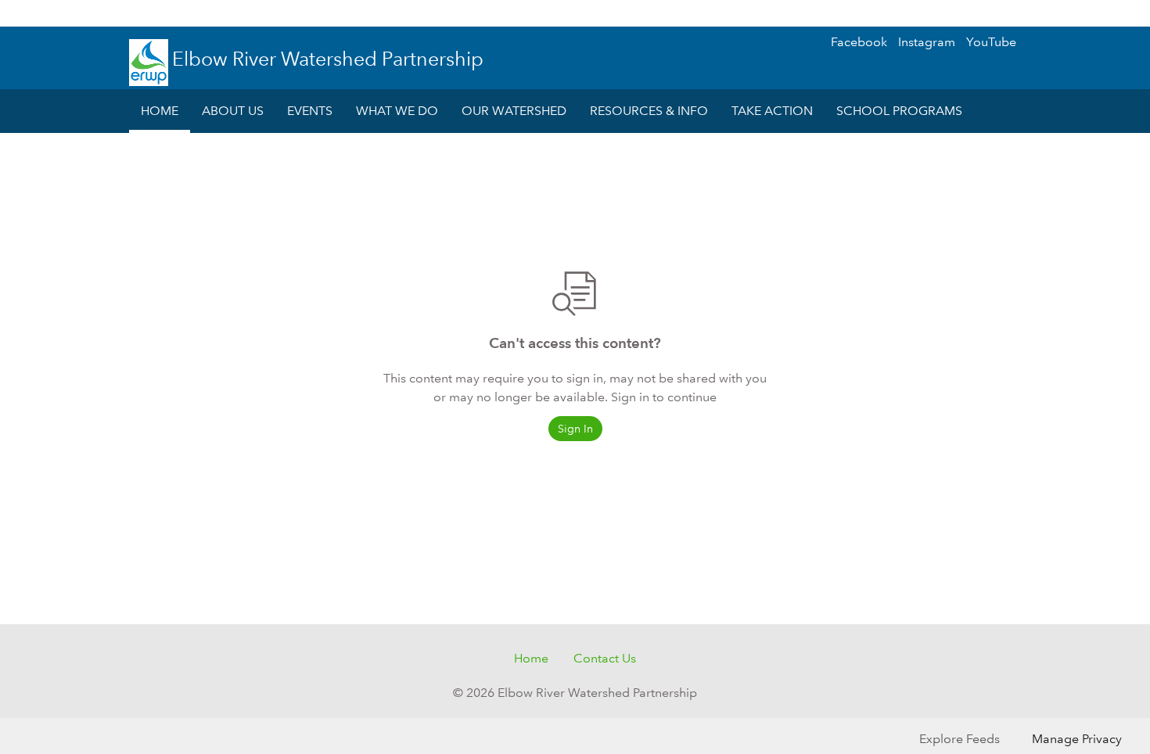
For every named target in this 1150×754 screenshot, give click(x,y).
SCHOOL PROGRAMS (899, 110)
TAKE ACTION (772, 110)
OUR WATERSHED (514, 110)
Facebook (859, 41)
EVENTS (309, 110)
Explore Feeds (959, 738)
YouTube (991, 41)
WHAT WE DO (397, 110)
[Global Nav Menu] (20, 13)
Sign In (1107, 12)
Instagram (926, 41)
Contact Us (604, 658)
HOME (159, 110)
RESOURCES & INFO (649, 110)
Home (531, 658)
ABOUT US (233, 110)
